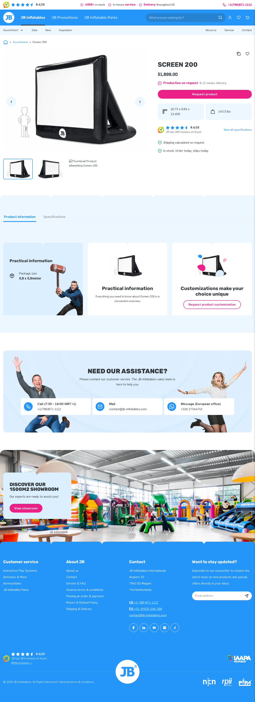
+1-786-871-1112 (143, 602)
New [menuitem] (48, 30)
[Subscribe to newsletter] (246, 595)
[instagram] (164, 627)
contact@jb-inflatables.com (148, 615)
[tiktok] (175, 627)
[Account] (230, 17)
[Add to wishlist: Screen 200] (247, 53)
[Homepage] (8, 17)
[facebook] (133, 627)
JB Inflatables (33, 17)
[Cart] (247, 17)
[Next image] (140, 102)
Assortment (20, 42)
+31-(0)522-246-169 (145, 609)
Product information (19, 217)
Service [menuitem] (229, 30)
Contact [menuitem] (247, 30)
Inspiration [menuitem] (65, 30)
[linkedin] (143, 627)
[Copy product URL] (238, 53)
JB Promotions (65, 17)
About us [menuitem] (211, 30)
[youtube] (154, 627)
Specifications (54, 217)
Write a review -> (21, 663)
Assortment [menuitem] (10, 30)
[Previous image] (11, 102)
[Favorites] (238, 17)
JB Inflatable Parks (101, 17)
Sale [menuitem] (34, 30)
